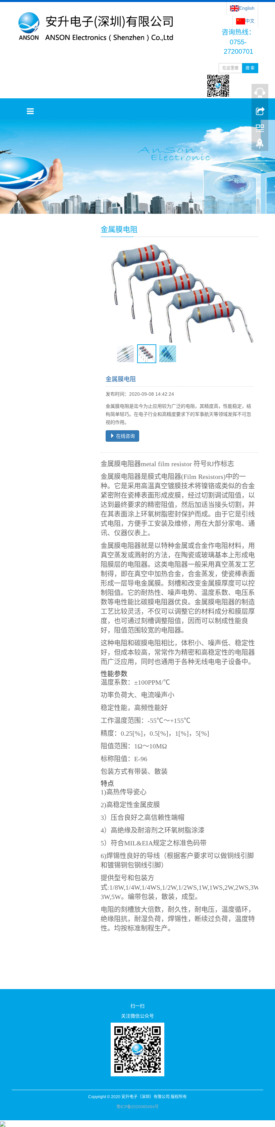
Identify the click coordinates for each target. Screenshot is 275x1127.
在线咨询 (125, 436)
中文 (250, 20)
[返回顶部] (260, 145)
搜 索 (250, 68)
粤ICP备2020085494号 (137, 1107)
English (247, 8)
